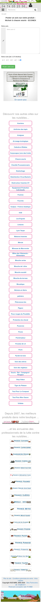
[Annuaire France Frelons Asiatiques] (20, 489)
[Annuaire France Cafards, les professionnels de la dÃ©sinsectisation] (20, 442)
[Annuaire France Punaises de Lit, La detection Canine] (20, 550)
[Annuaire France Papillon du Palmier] (20, 523)
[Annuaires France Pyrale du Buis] (20, 557)
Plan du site (7, 578)
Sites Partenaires (32, 583)
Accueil (4, 14)
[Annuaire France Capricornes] (20, 448)
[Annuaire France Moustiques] (20, 516)
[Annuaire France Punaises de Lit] (20, 544)
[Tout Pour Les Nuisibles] (20, 422)
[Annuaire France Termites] (20, 571)
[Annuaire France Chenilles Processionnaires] (20, 462)
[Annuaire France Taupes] (20, 564)
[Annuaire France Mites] (20, 510)
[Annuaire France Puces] (20, 537)
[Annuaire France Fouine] (20, 482)
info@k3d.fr (22, 585)
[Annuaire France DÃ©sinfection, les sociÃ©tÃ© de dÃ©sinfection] (20, 476)
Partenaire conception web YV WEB (20, 587)
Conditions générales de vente (23, 578)
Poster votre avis (8, 67)
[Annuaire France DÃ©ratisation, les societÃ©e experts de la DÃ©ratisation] (20, 469)
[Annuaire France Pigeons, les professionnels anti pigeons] (20, 530)
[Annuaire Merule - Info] (20, 503)
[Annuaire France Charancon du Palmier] (20, 455)
